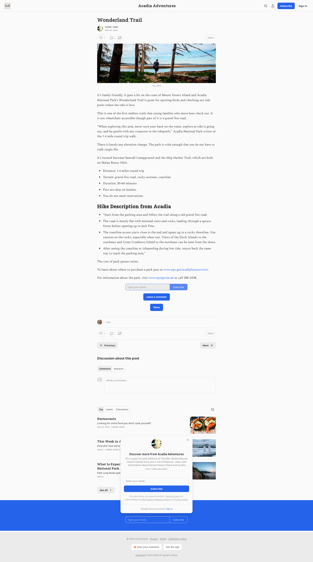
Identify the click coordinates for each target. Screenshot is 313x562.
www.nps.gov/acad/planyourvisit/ (186, 269)
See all (104, 490)
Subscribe (286, 5)
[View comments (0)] (112, 38)
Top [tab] (101, 409)
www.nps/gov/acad (161, 277)
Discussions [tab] (122, 409)
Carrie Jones (111, 27)
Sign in (303, 5)
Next (206, 345)
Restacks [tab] (118, 368)
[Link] (92, 206)
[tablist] (111, 368)
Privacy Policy (181, 499)
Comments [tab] (105, 368)
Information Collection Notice (155, 499)
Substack (140, 555)
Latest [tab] (109, 409)
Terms (163, 538)
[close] (187, 440)
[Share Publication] (273, 6)
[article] (156, 425)
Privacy (154, 538)
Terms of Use (172, 496)
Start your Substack (148, 546)
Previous (109, 345)
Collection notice (177, 538)
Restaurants (106, 419)
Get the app (172, 546)
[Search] (265, 6)
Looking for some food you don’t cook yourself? (124, 423)
